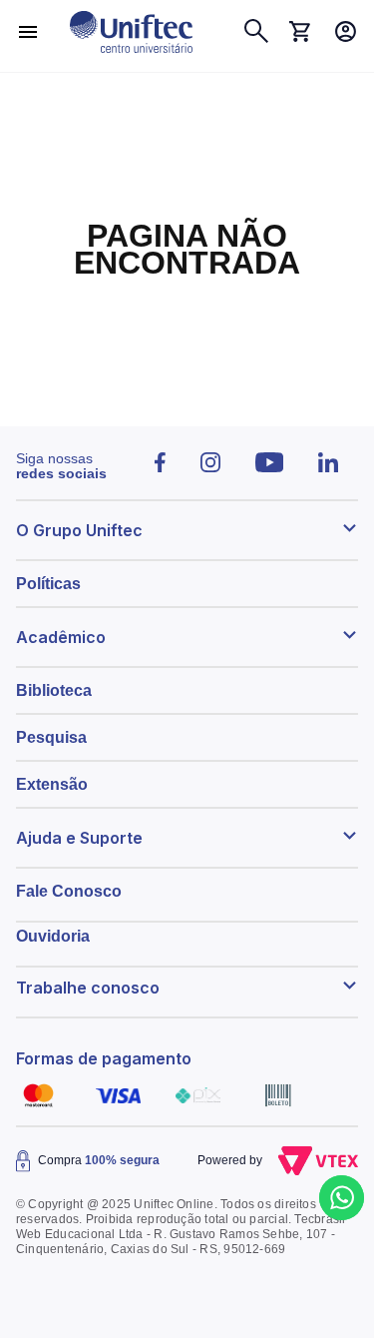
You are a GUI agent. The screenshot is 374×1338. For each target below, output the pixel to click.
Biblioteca (54, 690)
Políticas (48, 583)
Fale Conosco (69, 891)
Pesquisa (51, 737)
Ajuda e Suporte (79, 838)
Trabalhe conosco (88, 988)
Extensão (52, 784)
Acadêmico (61, 637)
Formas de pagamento (103, 1058)
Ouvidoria (53, 936)
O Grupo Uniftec (79, 530)
